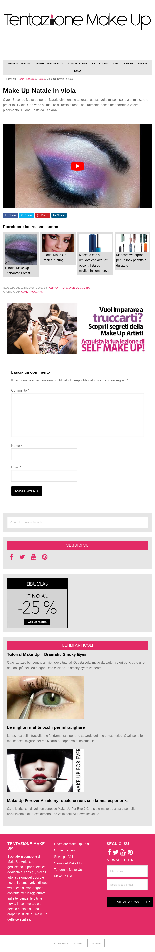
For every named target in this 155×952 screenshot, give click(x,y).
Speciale (31, 79)
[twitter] (22, 558)
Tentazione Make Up (77, 21)
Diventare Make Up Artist (72, 844)
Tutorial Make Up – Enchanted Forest (18, 270)
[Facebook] (12, 558)
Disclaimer (96, 943)
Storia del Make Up (68, 863)
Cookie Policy (61, 943)
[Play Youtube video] (77, 166)
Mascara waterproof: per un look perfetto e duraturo (131, 260)
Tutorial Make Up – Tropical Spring (55, 257)
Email (16, 467)
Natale (41, 79)
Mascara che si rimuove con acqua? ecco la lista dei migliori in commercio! (94, 262)
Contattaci (79, 943)
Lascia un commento (76, 287)
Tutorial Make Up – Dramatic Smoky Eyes (46, 654)
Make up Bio (63, 876)
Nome (16, 445)
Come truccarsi (32, 291)
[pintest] (44, 558)
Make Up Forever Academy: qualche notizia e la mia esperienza (68, 800)
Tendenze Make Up (68, 869)
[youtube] (33, 558)
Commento (20, 390)
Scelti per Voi (63, 857)
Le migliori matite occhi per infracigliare (46, 727)
